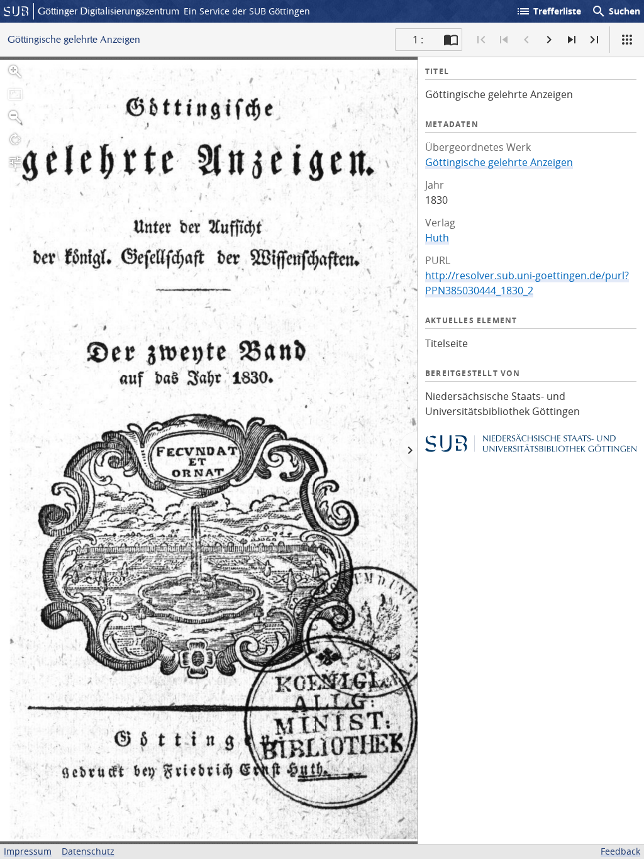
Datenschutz (88, 851)
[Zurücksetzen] (15, 94)
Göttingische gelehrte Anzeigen (499, 162)
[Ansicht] (627, 39)
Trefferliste (548, 11)
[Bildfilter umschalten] (15, 162)
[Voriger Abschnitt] (503, 39)
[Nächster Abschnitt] (571, 39)
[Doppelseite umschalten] (451, 39)
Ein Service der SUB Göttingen (247, 11)
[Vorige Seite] (526, 39)
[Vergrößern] (15, 71)
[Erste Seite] (481, 39)
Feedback (620, 851)
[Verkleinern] (15, 117)
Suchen (615, 11)
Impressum (28, 851)
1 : (418, 40)
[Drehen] (15, 139)
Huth (437, 238)
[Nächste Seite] (549, 39)
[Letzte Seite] (594, 39)
